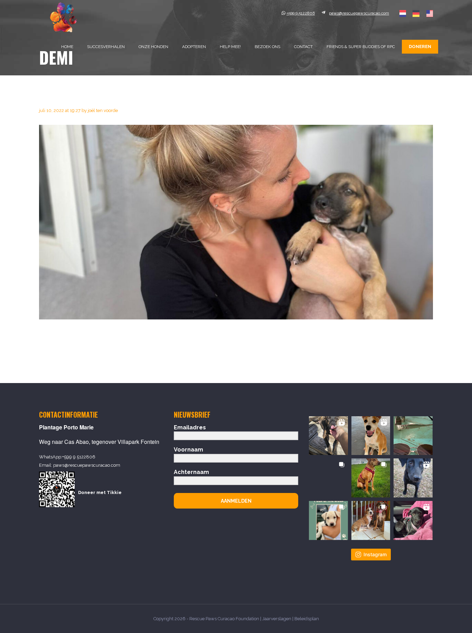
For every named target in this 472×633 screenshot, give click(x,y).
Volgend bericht (410, 351)
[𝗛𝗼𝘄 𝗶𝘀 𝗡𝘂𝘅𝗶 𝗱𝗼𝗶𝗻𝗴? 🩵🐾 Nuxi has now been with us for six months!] (413, 520)
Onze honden (153, 46)
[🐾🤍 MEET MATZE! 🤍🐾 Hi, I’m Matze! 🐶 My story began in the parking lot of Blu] (413, 477)
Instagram (375, 554)
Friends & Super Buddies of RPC (361, 46)
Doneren (420, 46)
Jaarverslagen (276, 618)
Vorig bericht (57, 351)
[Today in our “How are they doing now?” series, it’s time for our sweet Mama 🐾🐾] (370, 477)
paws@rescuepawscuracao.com (86, 465)
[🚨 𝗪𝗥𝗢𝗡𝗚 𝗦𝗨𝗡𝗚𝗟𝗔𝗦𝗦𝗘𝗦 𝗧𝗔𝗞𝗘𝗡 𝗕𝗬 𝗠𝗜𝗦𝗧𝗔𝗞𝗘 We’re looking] (413, 435)
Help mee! (230, 46)
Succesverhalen (106, 46)
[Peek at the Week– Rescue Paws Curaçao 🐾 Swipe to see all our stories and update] (328, 520)
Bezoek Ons (267, 46)
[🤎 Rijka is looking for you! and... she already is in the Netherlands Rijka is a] (328, 477)
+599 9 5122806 (78, 456)
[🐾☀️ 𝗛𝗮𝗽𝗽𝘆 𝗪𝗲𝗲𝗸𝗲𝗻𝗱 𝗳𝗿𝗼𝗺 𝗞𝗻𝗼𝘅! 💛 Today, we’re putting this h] (328, 435)
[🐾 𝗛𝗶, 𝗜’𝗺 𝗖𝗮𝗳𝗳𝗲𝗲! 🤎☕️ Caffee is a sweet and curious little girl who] (370, 435)
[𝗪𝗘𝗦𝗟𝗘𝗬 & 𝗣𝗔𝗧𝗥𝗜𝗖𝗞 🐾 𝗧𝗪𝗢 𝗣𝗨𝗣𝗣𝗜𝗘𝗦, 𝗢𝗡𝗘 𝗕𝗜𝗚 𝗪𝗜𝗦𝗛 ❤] (370, 520)
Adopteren (194, 46)
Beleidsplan (306, 618)
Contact (303, 46)
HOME (67, 46)
